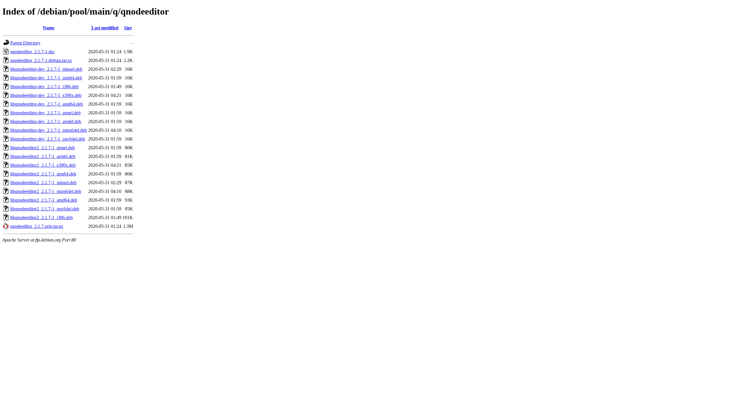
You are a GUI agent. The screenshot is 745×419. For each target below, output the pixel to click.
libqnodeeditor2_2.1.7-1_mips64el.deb (45, 191)
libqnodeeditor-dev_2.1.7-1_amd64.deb (46, 104)
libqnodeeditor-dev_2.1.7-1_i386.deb (44, 86)
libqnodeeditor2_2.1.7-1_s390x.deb (43, 165)
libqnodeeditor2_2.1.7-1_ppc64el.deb (44, 208)
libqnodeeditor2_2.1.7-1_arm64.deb (43, 173)
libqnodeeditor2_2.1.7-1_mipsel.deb (43, 182)
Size (128, 27)
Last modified (104, 27)
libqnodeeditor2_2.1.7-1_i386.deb (41, 217)
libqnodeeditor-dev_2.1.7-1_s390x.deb (45, 95)
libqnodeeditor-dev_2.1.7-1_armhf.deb (45, 121)
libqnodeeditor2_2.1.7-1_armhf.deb (42, 156)
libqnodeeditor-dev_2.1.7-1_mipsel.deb (46, 69)
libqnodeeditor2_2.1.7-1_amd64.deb (43, 200)
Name (48, 27)
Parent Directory (25, 42)
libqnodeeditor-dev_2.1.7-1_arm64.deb (46, 77)
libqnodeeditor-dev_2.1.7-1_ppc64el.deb (47, 138)
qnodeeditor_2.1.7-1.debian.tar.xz (41, 60)
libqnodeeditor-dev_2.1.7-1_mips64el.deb (48, 130)
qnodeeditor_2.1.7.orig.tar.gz (36, 226)
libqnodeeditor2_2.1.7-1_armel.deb (42, 147)
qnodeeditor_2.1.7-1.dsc (32, 51)
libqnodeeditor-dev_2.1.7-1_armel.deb (45, 112)
